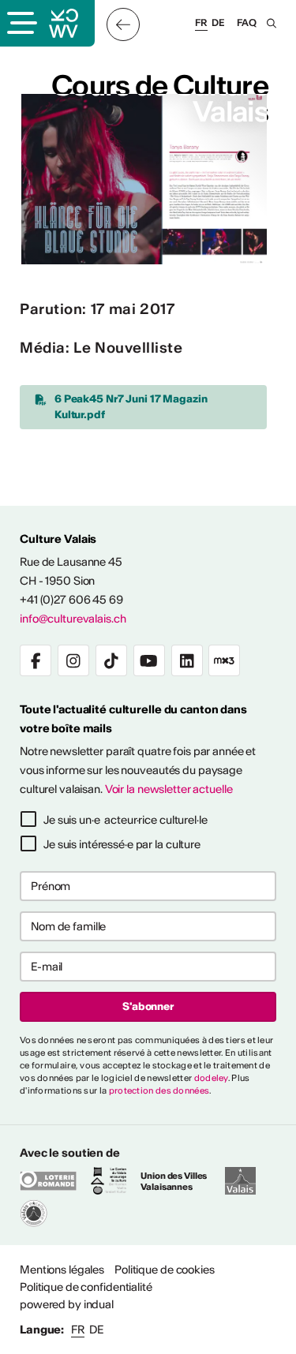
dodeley (211, 1077)
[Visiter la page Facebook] (35, 660)
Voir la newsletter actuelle (169, 789)
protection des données (159, 1090)
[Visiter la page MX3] (224, 660)
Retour (123, 24)
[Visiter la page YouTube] (149, 660)
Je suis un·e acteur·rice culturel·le (125, 820)
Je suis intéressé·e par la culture (121, 844)
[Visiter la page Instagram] (73, 660)
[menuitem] (62, 1269)
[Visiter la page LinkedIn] (187, 660)
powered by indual (67, 1304)
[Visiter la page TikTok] (111, 660)
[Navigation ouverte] (20, 24)
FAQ (247, 22)
